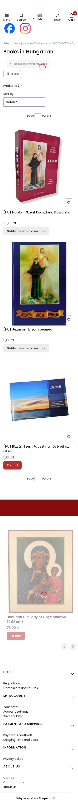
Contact (9, 778)
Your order (11, 707)
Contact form (13, 782)
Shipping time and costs (20, 740)
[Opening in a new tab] (9, 28)
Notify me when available (26, 231)
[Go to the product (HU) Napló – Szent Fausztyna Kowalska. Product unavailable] (39, 166)
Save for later (13, 716)
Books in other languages (30, 64)
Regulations (11, 683)
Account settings (15, 711)
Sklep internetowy (34, 798)
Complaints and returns (20, 688)
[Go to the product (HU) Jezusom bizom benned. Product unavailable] (39, 284)
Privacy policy (13, 759)
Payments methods (17, 735)
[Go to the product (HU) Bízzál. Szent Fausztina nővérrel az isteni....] (39, 401)
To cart (12, 465)
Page (30, 115)
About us (9, 787)
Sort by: (8, 94)
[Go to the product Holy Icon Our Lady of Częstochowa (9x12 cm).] (41, 571)
